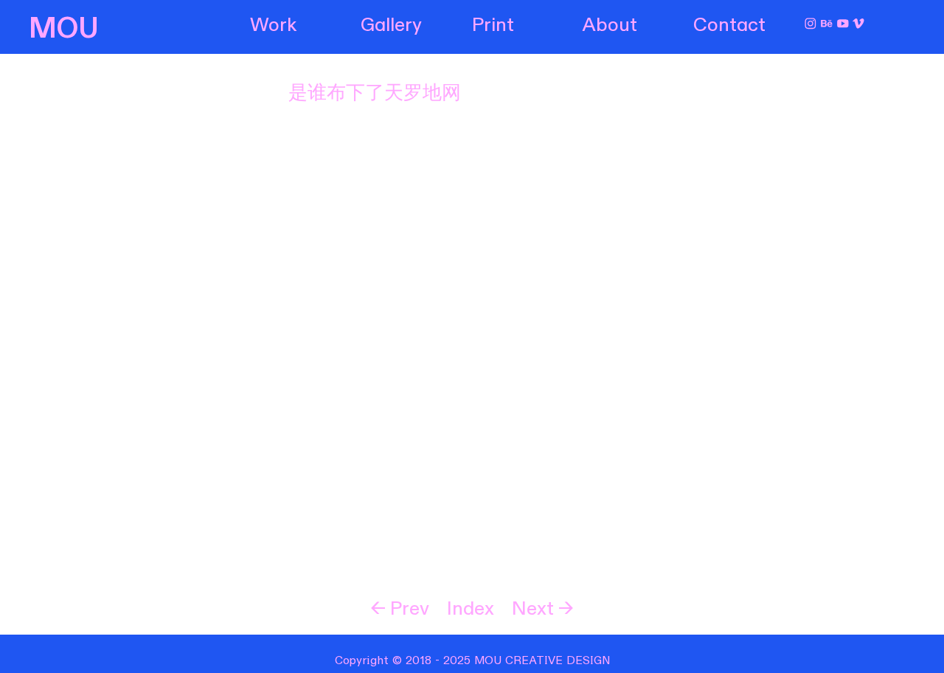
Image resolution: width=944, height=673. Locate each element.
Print (493, 25)
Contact (729, 25)
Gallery (391, 25)
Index (470, 608)
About (610, 25)
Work (273, 25)
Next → (543, 608)
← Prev (399, 608)
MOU (64, 29)
